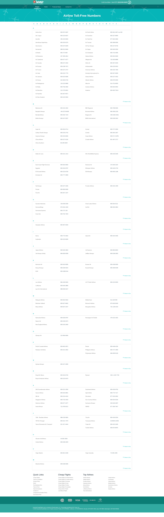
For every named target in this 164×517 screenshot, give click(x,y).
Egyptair (38, 168)
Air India (38, 73)
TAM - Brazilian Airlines (42, 417)
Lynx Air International (41, 289)
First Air (38, 192)
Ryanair (87, 375)
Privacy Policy (36, 481)
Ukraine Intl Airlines (41, 438)
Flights (37, 7)
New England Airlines (41, 324)
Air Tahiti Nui (88, 39)
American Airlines (90, 69)
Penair (87, 346)
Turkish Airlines (89, 427)
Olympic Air (39, 335)
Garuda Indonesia (40, 203)
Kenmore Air (39, 264)
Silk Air (37, 396)
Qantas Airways (40, 364)
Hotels (46, 7)
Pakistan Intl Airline (41, 349)
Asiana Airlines (89, 76)
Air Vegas (88, 49)
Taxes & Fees (36, 487)
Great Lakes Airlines (90, 203)
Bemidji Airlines (40, 115)
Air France (38, 69)
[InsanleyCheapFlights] (42, 2)
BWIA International (90, 118)
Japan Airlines (39, 250)
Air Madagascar (40, 83)
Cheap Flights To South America (65, 479)
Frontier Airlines (89, 186)
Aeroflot (38, 39)
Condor (87, 132)
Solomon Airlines (40, 403)
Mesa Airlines (39, 306)
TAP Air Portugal (40, 421)
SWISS (87, 406)
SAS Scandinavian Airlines (43, 389)
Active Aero (39, 32)
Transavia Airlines (90, 421)
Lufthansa (38, 285)
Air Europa (38, 66)
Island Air (87, 235)
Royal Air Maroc (40, 375)
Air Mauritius (39, 90)
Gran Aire (38, 214)
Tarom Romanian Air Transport (44, 424)
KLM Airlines (86, 487)
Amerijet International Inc (92, 73)
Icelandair (38, 239)
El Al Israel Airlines (40, 171)
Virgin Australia (89, 453)
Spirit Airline (88, 393)
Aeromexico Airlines (113, 485)
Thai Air (87, 417)
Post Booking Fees (37, 485)
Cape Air (38, 129)
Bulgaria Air (88, 115)
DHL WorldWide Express (92, 153)
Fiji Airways (39, 186)
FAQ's (34, 483)
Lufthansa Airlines (87, 489)
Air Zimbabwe (89, 52)
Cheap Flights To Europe (64, 481)
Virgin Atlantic (39, 453)
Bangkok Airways (40, 111)
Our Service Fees (37, 494)
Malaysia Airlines (40, 300)
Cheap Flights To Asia (63, 483)
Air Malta (38, 87)
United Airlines (39, 442)
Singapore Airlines (40, 399)
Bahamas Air (39, 108)
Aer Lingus (38, 35)
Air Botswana (39, 56)
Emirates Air (39, 175)
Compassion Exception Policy (40, 492)
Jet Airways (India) (40, 253)
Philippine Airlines (90, 349)
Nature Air (38, 321)
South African (39, 406)
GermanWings (39, 207)
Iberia (37, 235)
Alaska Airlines (89, 56)
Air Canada (39, 63)
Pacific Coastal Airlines (42, 346)
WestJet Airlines (40, 464)
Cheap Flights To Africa (63, 485)
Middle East (88, 300)
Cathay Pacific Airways (42, 132)
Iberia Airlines (86, 485)
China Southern (40, 143)
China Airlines (39, 139)
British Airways (39, 118)
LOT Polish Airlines (90, 282)
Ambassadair (89, 66)
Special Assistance (37, 489)
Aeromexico (39, 46)
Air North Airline (89, 32)
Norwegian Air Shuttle (91, 317)
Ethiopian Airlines (90, 168)
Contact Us (68, 7)
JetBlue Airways (89, 253)
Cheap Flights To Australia (64, 487)
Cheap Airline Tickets (63, 489)
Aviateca (87, 90)
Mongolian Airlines (90, 306)
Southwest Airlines (90, 389)
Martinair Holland (40, 303)
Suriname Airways (90, 403)
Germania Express (41, 210)
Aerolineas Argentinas (41, 42)
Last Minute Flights (62, 490)
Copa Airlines (89, 136)
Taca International (87, 490)
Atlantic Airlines (89, 80)
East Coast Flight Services (43, 164)
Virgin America (111, 481)
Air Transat (88, 42)
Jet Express (88, 250)
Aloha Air (87, 63)
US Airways (111, 479)
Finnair (37, 189)
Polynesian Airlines (90, 353)
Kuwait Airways (89, 267)
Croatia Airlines (89, 139)
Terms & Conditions (37, 479)
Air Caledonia (39, 59)
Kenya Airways (39, 267)
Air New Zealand (40, 97)
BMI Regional (89, 108)
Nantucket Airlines (40, 317)
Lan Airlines (39, 282)
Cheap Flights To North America (65, 477)
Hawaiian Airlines (40, 225)
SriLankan (88, 396)
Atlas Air (87, 83)
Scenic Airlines (39, 393)
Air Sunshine (88, 35)
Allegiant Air (88, 59)
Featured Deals (56, 7)
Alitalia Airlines (86, 479)
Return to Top (127, 101)
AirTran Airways (89, 46)
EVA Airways (88, 171)
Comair (87, 129)
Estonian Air (88, 164)
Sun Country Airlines (90, 399)
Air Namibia (39, 93)
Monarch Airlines (89, 303)
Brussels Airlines (89, 111)
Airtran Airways (86, 477)
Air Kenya (38, 80)
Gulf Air (87, 207)
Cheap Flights (36, 477)
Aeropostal (38, 49)
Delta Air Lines (39, 153)
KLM (37, 271)
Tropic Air (87, 424)
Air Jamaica (39, 76)
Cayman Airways (40, 136)
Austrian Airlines (89, 87)
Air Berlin (38, 52)
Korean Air (88, 264)
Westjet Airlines (111, 483)
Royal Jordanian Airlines (42, 378)
